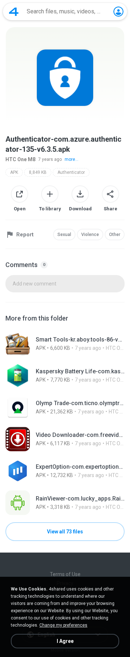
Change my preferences (63, 625)
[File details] (65, 343)
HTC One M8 (20, 159)
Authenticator (71, 172)
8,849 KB (38, 172)
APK (14, 172)
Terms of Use (65, 574)
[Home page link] (13, 11)
